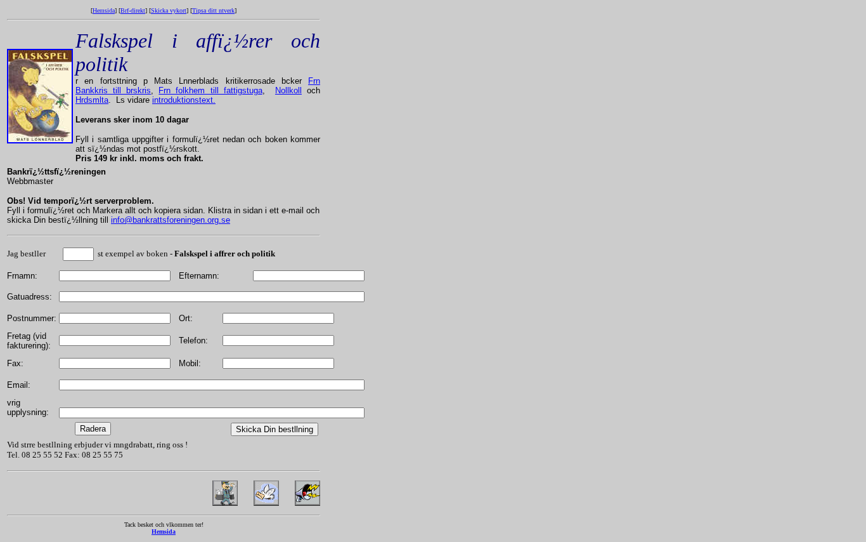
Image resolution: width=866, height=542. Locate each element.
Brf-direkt (132, 10)
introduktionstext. (184, 100)
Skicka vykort (168, 10)
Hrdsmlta (91, 100)
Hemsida (104, 10)
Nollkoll (288, 90)
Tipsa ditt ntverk (213, 10)
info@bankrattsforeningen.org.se (170, 220)
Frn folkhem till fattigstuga (210, 90)
